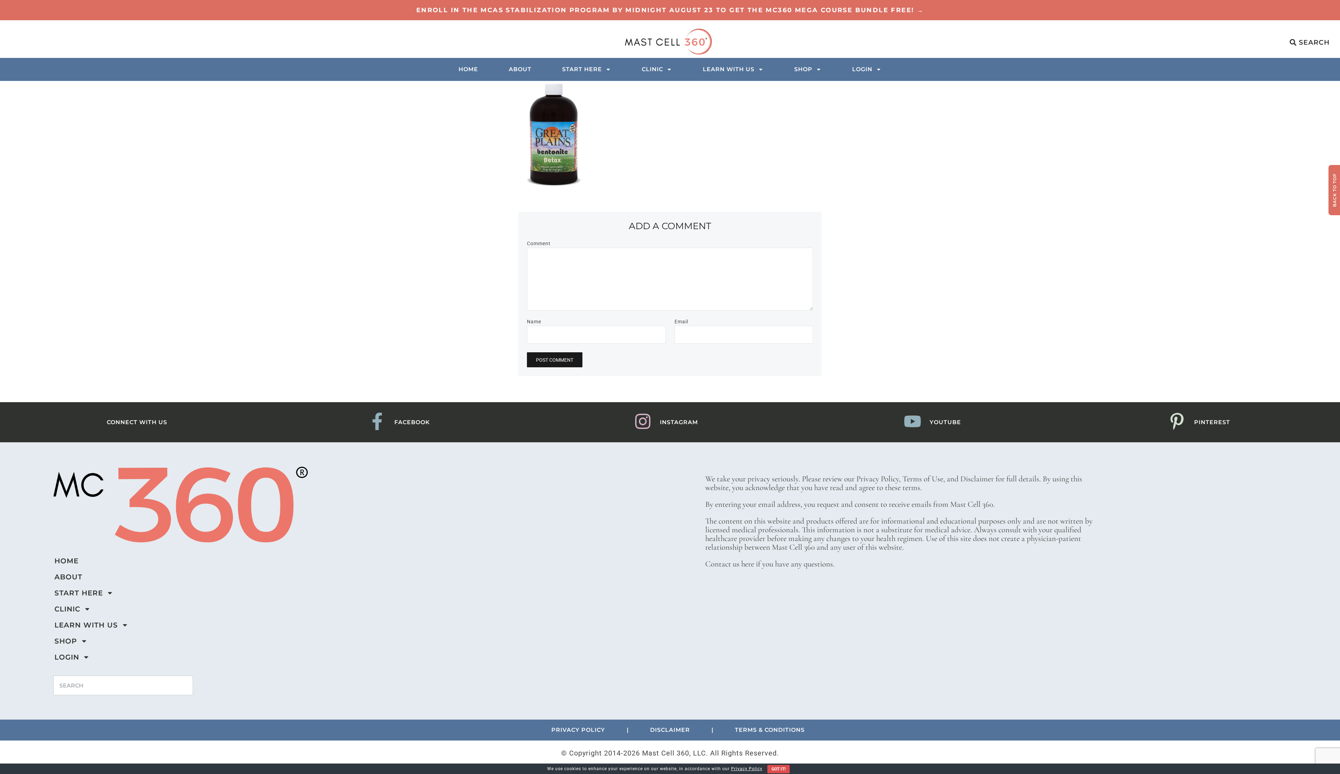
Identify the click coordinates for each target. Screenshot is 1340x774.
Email (681, 321)
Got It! (779, 769)
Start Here (582, 69)
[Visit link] (670, 10)
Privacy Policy (746, 768)
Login (862, 69)
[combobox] (123, 685)
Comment (539, 243)
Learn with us (728, 69)
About (520, 69)
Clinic (652, 69)
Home (468, 69)
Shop (803, 69)
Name (534, 321)
